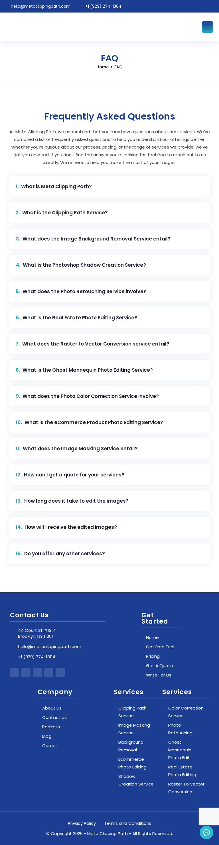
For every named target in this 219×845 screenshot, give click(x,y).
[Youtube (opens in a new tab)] (210, 6)
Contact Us (54, 717)
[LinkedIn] (48, 672)
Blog (46, 736)
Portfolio (51, 727)
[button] (109, 186)
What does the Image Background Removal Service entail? (97, 238)
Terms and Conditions (127, 823)
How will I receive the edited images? (71, 527)
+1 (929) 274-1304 (36, 657)
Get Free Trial (160, 647)
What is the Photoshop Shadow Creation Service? (84, 265)
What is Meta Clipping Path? (56, 186)
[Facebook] (26, 672)
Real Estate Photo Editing (182, 771)
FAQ (118, 67)
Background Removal (130, 746)
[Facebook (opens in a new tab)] (185, 6)
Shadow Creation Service (136, 780)
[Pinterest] (60, 672)
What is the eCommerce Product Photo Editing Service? (94, 422)
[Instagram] (37, 672)
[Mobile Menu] (207, 27)
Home (152, 637)
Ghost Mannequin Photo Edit (179, 749)
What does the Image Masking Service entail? (80, 448)
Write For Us (158, 675)
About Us (52, 708)
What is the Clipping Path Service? (65, 212)
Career (49, 746)
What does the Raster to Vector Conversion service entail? (95, 343)
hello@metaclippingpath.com (49, 646)
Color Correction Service (186, 712)
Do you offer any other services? (64, 553)
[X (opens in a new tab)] (176, 6)
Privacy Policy (82, 823)
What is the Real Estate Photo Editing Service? (80, 317)
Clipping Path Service (132, 712)
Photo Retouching (180, 729)
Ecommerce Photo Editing (132, 763)
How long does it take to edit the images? (76, 500)
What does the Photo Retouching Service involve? (84, 291)
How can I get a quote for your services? (74, 474)
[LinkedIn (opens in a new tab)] (202, 6)
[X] (14, 672)
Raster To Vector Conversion (186, 788)
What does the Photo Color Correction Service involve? (91, 396)
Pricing (153, 656)
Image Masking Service (134, 729)
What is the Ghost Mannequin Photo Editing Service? (88, 370)
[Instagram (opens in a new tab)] (194, 6)
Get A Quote (159, 666)
